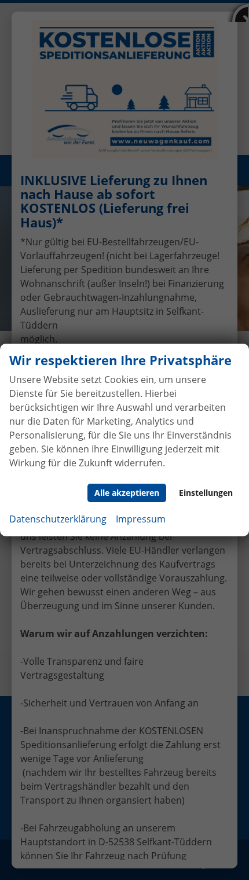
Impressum (141, 519)
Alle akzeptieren (126, 492)
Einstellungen (206, 492)
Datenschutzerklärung (58, 519)
